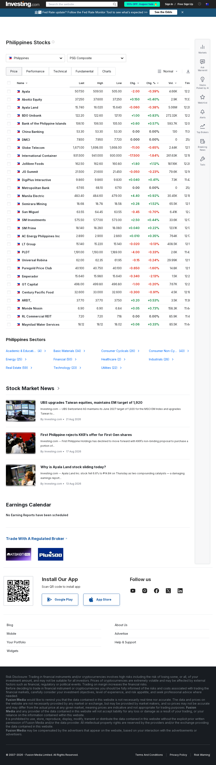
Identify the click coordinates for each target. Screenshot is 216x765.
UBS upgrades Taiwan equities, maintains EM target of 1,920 (91, 402)
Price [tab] (14, 71)
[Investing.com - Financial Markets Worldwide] (22, 4)
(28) (159, 359)
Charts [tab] (106, 71)
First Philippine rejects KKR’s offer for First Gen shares (86, 435)
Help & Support (125, 642)
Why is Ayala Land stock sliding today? (73, 467)
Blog (10, 625)
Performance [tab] (35, 71)
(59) (17, 367)
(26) (118, 351)
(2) (111, 359)
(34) (67, 351)
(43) (167, 351)
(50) (63, 359)
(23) (65, 367)
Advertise (121, 633)
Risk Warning (202, 754)
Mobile (11, 633)
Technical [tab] (60, 71)
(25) (14, 359)
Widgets (12, 651)
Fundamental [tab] (84, 71)
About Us (121, 625)
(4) (26, 351)
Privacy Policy (178, 754)
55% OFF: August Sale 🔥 (142, 4)
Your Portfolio (16, 642)
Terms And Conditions (149, 754)
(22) (109, 367)
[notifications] (199, 4)
